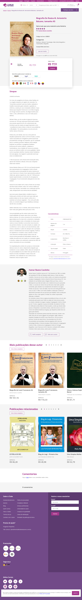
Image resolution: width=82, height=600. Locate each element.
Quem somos (6, 508)
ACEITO (76, 593)
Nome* (53, 499)
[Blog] (15, 586)
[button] (46, 345)
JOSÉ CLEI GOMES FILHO (16, 457)
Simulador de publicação (26, 517)
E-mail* (53, 505)
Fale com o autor (52, 334)
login (27, 477)
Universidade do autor (23, 508)
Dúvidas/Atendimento (8, 500)
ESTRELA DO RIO (15, 454)
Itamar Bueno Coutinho (45, 30)
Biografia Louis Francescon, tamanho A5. (48, 391)
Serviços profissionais (22, 506)
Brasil (20, 1)
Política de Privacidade (44, 593)
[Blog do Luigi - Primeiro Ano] (51, 434)
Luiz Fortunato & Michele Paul (46, 457)
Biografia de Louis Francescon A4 (21, 390)
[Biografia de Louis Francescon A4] (23, 370)
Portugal (26, 1)
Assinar (55, 514)
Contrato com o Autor (9, 517)
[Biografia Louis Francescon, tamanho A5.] (51, 370)
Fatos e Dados (7, 511)
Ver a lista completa (17, 349)
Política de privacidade (23, 500)
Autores (5, 503)
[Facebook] (10, 581)
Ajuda (77, 1)
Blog (4, 506)
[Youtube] (10, 586)
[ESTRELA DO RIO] (23, 434)
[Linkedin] (5, 586)
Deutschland (40, 1)
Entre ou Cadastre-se (72, 5)
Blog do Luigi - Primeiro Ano (48, 454)
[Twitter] (5, 581)
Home (4, 10)
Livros (9, 10)
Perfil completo (36, 334)
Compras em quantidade (23, 511)
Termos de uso (7, 514)
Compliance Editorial (22, 503)
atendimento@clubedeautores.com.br (62, 258)
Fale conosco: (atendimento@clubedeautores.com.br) (17, 529)
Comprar (52, 68)
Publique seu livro (53, 1)
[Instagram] (15, 581)
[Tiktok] (20, 581)
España (33, 1)
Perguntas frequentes (8, 526)
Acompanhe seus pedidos (67, 1)
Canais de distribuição (23, 514)
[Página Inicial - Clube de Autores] (8, 5)
